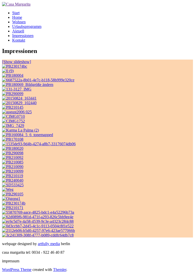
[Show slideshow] (16, 62)
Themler (59, 269)
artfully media (49, 244)
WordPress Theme (16, 269)
